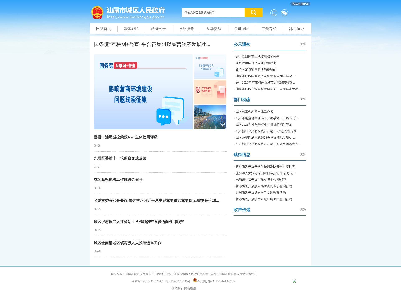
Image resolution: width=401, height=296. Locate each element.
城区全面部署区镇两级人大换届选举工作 (127, 243)
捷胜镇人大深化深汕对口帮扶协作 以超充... (265, 173)
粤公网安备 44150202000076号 (216, 281)
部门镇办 (296, 29)
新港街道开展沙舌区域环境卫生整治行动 (264, 199)
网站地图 (190, 288)
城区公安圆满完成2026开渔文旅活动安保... (265, 137)
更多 (303, 44)
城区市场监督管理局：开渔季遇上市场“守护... (267, 118)
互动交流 (213, 29)
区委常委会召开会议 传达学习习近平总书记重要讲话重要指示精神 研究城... (156, 200)
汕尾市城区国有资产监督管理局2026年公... (265, 76)
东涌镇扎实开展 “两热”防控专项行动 (261, 179)
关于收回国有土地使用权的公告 (257, 56)
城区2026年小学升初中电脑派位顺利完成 (264, 124)
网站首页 (103, 29)
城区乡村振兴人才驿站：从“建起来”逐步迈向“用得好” (139, 222)
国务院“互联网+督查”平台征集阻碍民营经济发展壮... (152, 44)
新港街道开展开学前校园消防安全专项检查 (265, 166)
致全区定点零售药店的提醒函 (256, 69)
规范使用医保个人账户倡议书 (256, 63)
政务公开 (158, 29)
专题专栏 (269, 29)
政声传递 (242, 209)
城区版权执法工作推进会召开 (118, 179)
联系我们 (177, 288)
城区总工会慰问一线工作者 (254, 111)
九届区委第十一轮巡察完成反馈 (120, 158)
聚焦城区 (131, 29)
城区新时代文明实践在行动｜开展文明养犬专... (268, 144)
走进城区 (241, 29)
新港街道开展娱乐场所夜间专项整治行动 (264, 186)
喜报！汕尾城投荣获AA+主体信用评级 (126, 137)
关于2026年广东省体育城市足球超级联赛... (265, 82)
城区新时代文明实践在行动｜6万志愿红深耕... (267, 131)
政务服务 (186, 29)
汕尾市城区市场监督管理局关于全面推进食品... (268, 89)
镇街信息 (242, 154)
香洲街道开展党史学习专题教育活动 (261, 192)
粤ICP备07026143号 (177, 281)
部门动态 (242, 99)
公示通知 (242, 44)
